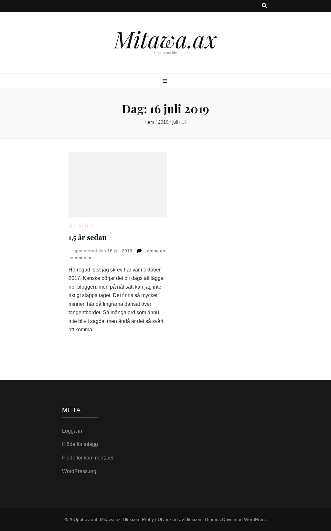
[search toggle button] (264, 6)
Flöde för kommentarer (88, 457)
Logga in (72, 431)
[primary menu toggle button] (166, 81)
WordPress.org (79, 471)
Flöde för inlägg (80, 444)
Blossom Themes (203, 519)
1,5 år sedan (88, 237)
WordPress (255, 519)
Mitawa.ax (165, 39)
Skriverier (81, 225)
